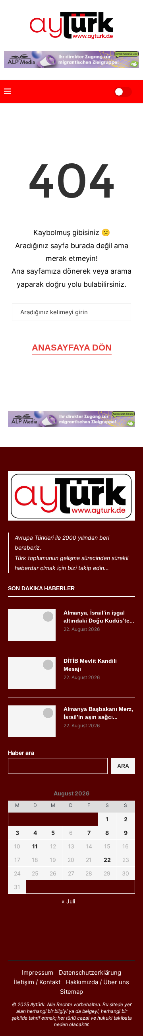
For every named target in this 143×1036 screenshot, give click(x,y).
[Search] (98, 91)
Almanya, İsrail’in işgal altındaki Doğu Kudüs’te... (99, 616)
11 (35, 846)
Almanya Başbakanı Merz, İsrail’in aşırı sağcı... (98, 713)
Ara (123, 766)
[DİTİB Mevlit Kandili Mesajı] (32, 673)
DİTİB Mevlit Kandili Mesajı (90, 665)
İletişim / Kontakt (37, 982)
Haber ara (21, 752)
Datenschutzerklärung (90, 972)
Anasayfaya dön (72, 348)
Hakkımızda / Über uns (97, 982)
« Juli (68, 901)
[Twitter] (71, 944)
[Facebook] (61, 944)
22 (107, 859)
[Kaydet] (48, 616)
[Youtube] (81, 944)
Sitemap (71, 991)
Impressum (37, 972)
